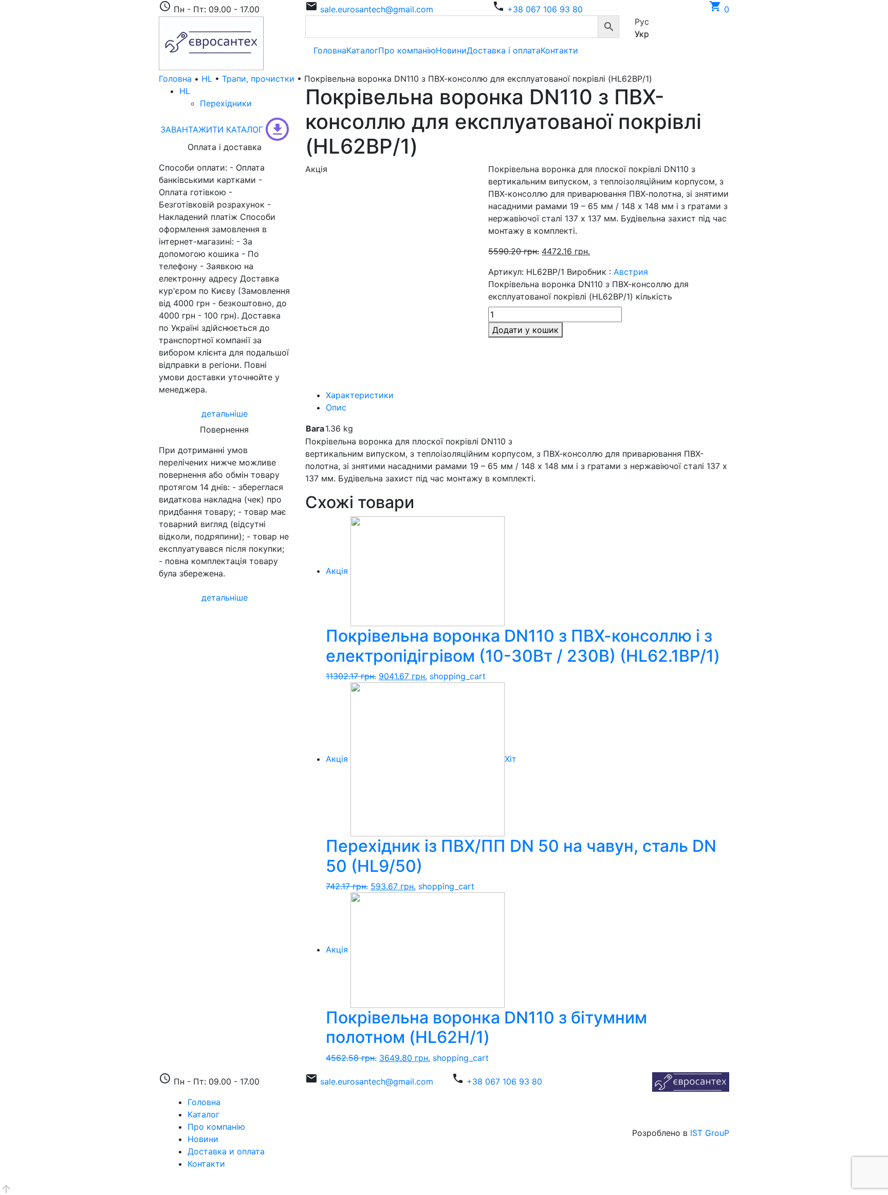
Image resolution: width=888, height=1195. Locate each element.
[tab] (527, 395)
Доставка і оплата (504, 50)
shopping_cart (458, 676)
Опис (336, 407)
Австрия (631, 272)
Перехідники (226, 103)
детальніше (224, 413)
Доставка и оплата (226, 1151)
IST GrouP (709, 1133)
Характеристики (360, 395)
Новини (451, 50)
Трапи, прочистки (258, 78)
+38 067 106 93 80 (545, 9)
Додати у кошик (525, 330)
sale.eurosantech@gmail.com (376, 9)
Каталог (362, 50)
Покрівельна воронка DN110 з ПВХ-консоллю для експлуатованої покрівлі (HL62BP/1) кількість (588, 290)
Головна (329, 50)
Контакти (559, 50)
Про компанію (407, 50)
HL (206, 78)
